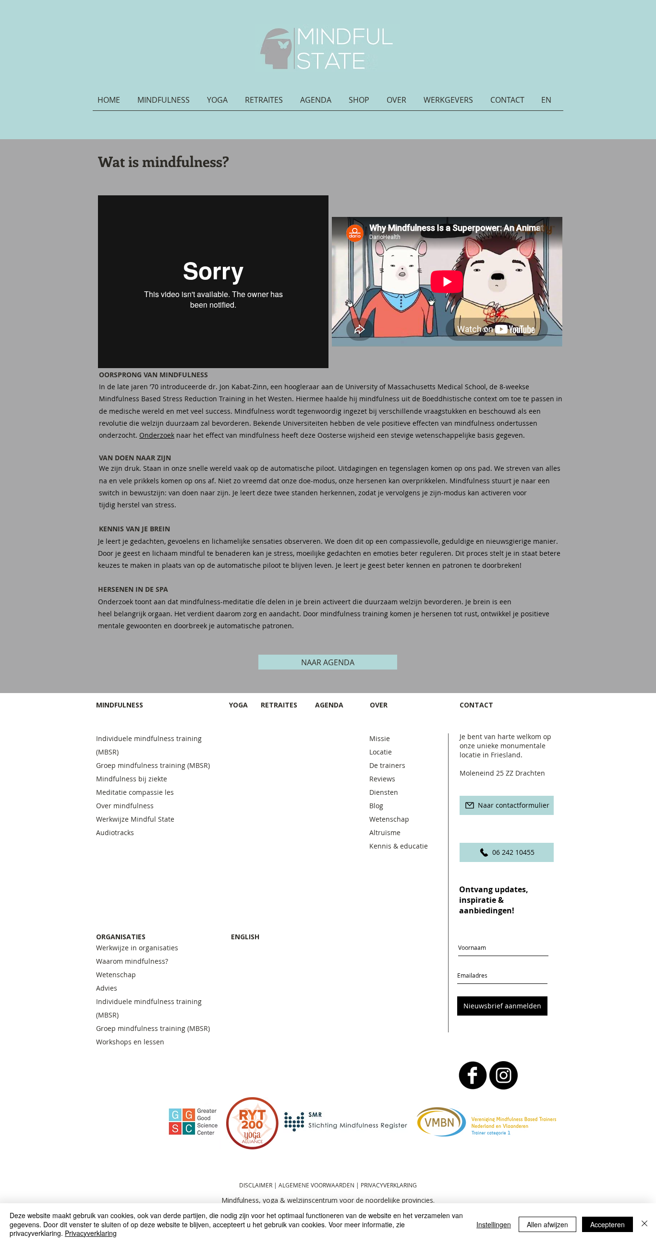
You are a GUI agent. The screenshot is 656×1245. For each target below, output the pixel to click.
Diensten (383, 792)
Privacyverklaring (91, 1233)
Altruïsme (385, 832)
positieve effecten (410, 423)
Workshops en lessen (130, 1041)
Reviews (382, 778)
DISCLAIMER (255, 1185)
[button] (167, 103)
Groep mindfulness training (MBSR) (155, 765)
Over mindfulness (125, 805)
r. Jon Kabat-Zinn (240, 386)
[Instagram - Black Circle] (503, 1075)
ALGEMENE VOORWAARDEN (317, 1185)
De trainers (387, 765)
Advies (106, 988)
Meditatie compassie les (135, 792)
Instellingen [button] (493, 1224)
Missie (379, 738)
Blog (376, 805)
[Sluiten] (644, 1224)
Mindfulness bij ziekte (131, 778)
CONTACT (477, 704)
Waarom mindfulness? (132, 961)
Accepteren (607, 1224)
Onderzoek (156, 435)
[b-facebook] (473, 1075)
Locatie (380, 751)
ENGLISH (245, 936)
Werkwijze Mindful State (135, 819)
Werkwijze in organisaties (137, 947)
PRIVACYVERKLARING (389, 1185)
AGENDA (329, 704)
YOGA (238, 704)
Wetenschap (389, 819)
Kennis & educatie (398, 845)
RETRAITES (279, 704)
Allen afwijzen (547, 1224)
